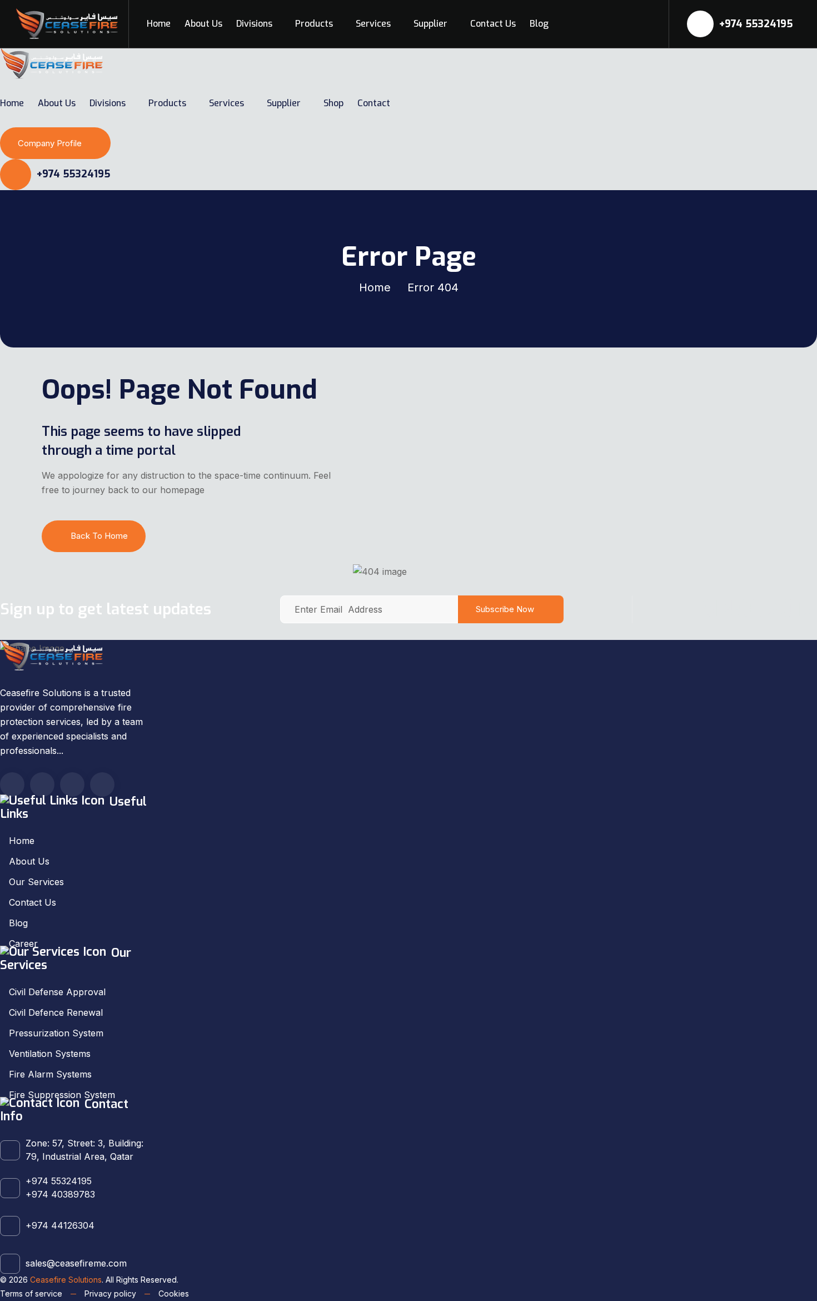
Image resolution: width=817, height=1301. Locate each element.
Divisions (254, 23)
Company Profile (50, 143)
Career (23, 943)
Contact (373, 103)
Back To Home (99, 535)
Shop (333, 103)
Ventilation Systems (50, 1053)
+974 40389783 (60, 1194)
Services (373, 23)
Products (314, 23)
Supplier (430, 23)
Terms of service (31, 1293)
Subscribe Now (505, 609)
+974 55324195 (754, 24)
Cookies (173, 1293)
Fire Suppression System (62, 1094)
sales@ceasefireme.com (76, 1263)
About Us (203, 23)
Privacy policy (110, 1293)
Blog (539, 23)
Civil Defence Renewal (56, 1012)
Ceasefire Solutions (66, 1279)
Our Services (36, 881)
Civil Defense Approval (57, 991)
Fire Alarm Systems (50, 1074)
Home (159, 23)
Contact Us (493, 23)
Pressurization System (56, 1033)
